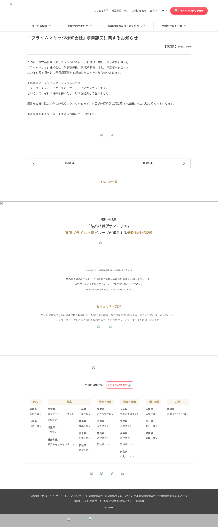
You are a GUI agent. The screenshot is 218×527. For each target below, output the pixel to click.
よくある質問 (101, 10)
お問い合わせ (139, 10)
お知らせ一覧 (109, 181)
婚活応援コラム (120, 10)
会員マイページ (158, 10)
